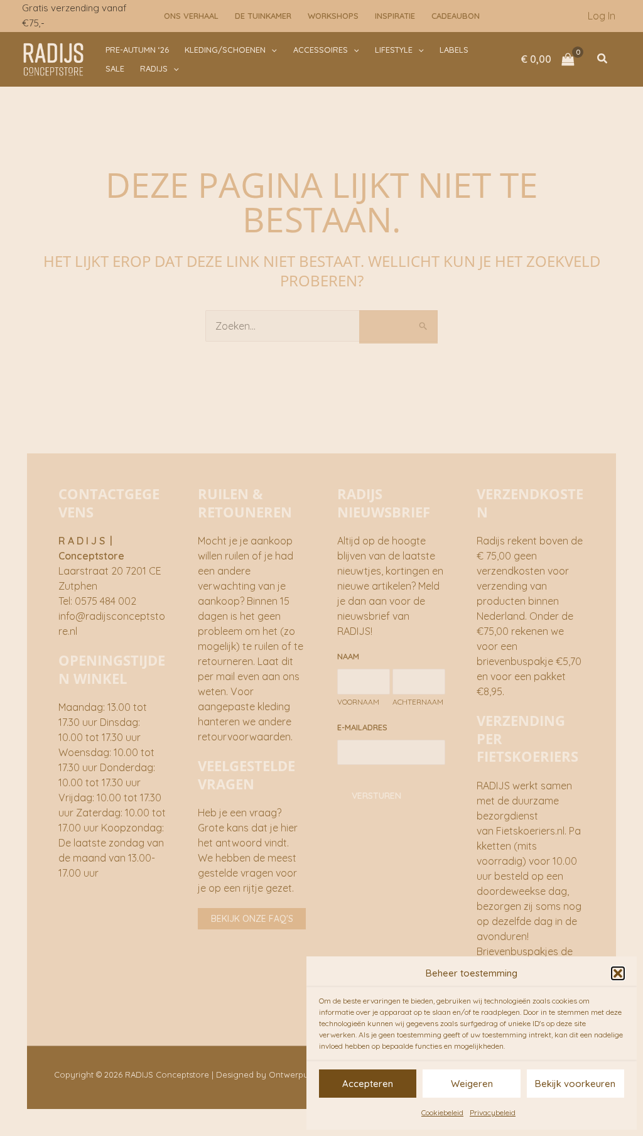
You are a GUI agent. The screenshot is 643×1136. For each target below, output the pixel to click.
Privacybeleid (493, 1112)
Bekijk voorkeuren (575, 1084)
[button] (618, 973)
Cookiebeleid (442, 1112)
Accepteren (367, 1084)
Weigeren (472, 1084)
